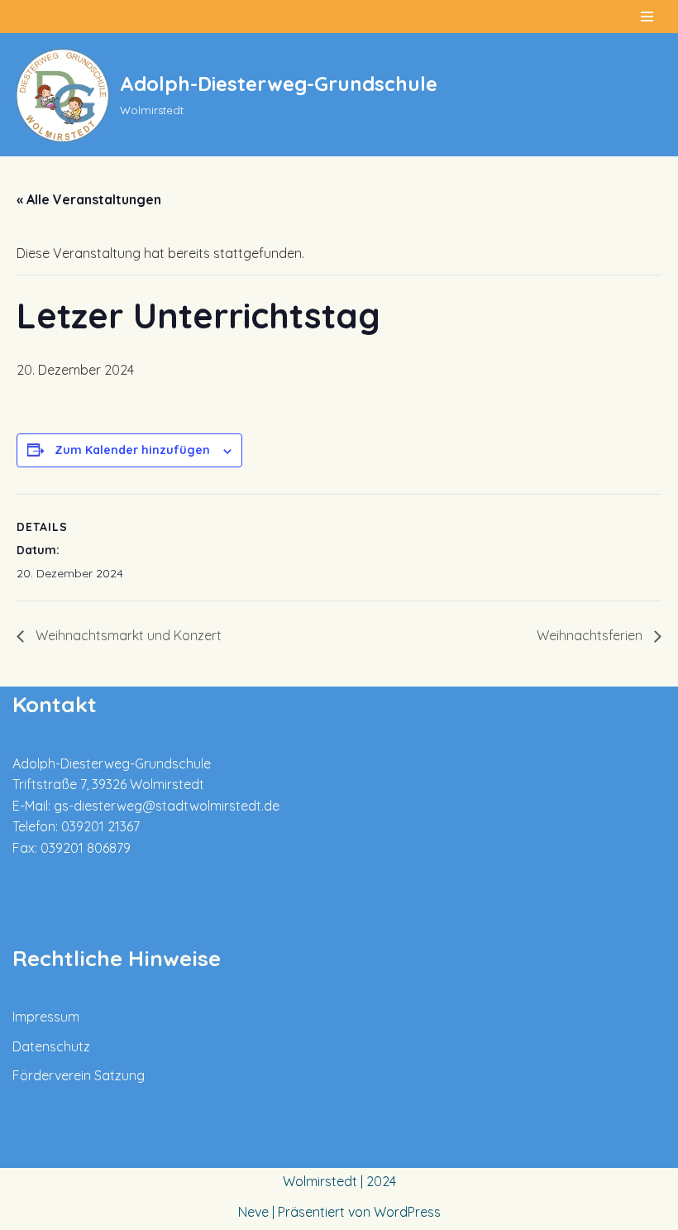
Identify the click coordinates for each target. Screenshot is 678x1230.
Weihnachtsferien (591, 635)
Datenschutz (51, 1046)
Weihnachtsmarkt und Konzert (127, 635)
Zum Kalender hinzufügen (132, 450)
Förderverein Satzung (78, 1075)
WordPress (407, 1212)
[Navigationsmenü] (647, 16)
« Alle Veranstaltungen (89, 199)
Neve (253, 1212)
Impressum (45, 1016)
